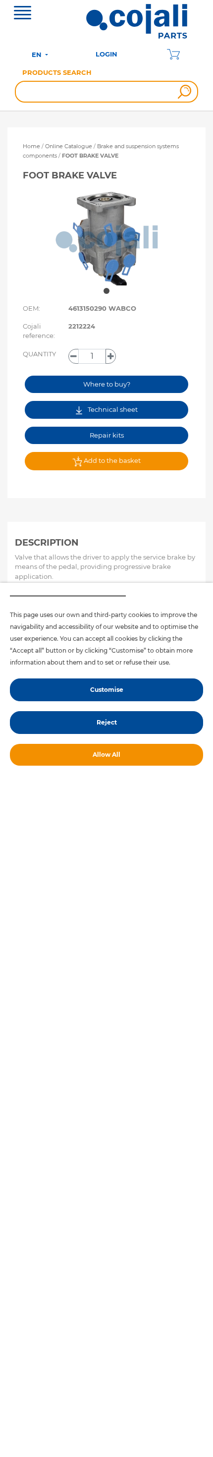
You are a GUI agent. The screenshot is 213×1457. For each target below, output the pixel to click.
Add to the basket (111, 460)
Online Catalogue (68, 146)
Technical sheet (112, 409)
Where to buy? (106, 384)
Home (31, 146)
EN (38, 54)
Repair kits (107, 435)
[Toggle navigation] (22, 14)
